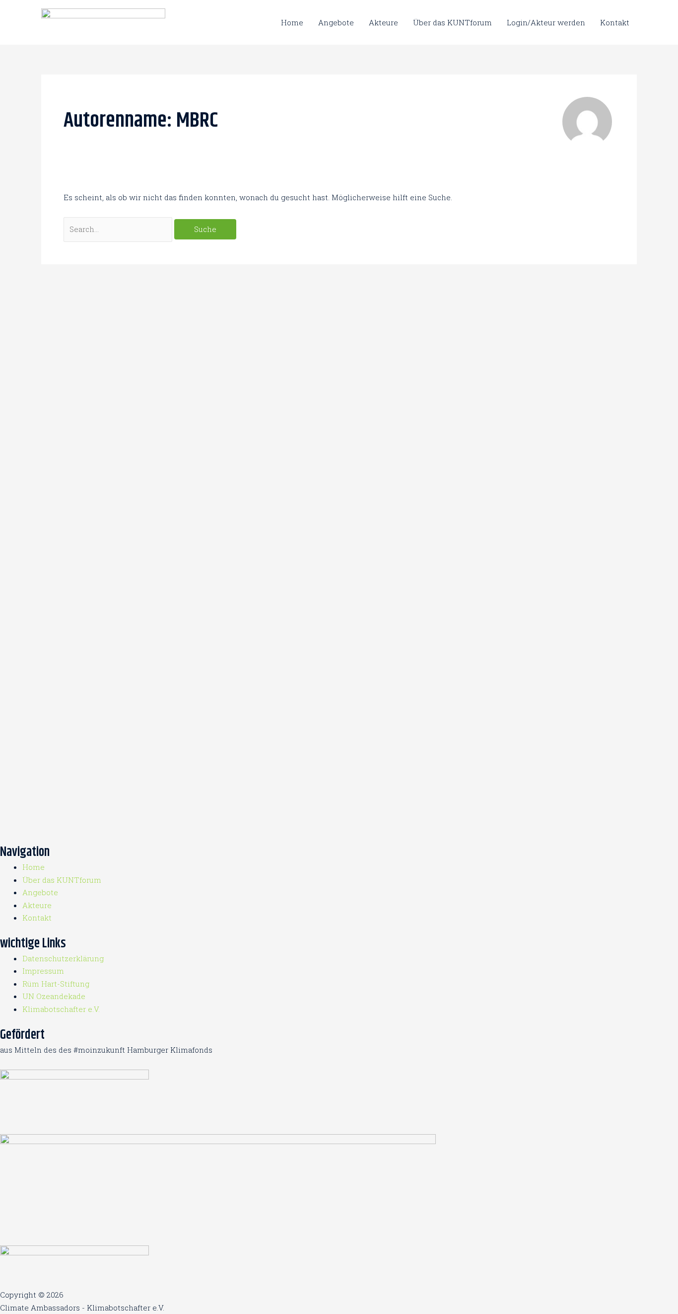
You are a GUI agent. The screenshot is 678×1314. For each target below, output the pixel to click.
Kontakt (614, 22)
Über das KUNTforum (452, 22)
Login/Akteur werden (546, 22)
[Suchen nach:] (119, 229)
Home (292, 22)
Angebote (336, 22)
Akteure (383, 22)
